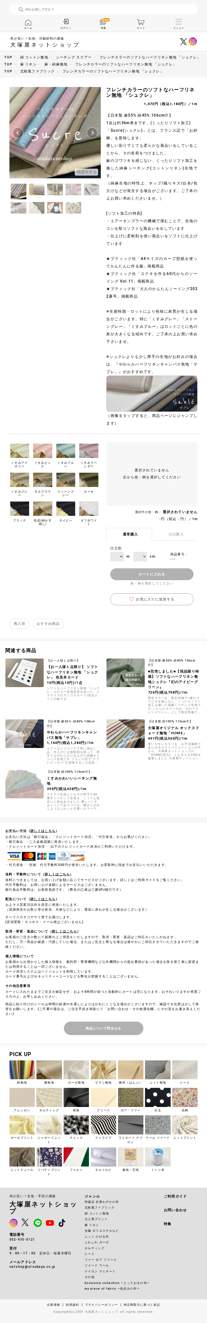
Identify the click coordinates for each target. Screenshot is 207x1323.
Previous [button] (18, 132)
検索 (21, 9)
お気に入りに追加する (155, 599)
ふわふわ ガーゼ (97, 1242)
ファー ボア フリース (101, 1260)
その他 (90, 1277)
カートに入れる (152, 574)
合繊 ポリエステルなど (102, 1231)
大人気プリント (96, 1219)
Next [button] (92, 132)
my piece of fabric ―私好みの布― (112, 1288)
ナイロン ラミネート (100, 1271)
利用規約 (72, 1305)
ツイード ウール (97, 1265)
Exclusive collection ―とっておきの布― (117, 1283)
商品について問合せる (104, 1028)
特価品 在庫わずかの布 (102, 1202)
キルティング (95, 1248)
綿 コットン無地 (97, 1213)
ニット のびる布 (97, 1236)
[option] (55, 132)
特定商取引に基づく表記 (142, 1305)
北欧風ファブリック (100, 1207)
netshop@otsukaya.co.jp (32, 1267)
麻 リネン (92, 1225)
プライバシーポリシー (101, 1305)
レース (90, 1254)
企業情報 (53, 1305)
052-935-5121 (22, 1239)
